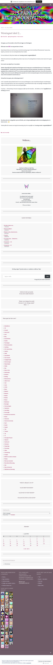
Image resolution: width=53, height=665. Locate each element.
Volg (47, 276)
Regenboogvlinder (13, 36)
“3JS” (27, 4)
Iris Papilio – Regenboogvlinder (26, 15)
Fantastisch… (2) (8, 242)
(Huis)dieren (7, 326)
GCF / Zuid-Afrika (8, 349)
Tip (5, 433)
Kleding (6, 376)
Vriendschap (7, 452)
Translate (13, 514)
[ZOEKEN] (50, 4)
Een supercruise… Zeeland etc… (11, 238)
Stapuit (6, 427)
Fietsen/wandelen (8, 345)
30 (37, 545)
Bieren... (4, 577)
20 (17, 543)
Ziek (5, 465)
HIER (9, 46)
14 (23, 541)
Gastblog (6, 347)
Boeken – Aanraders (18, 4)
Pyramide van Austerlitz (9, 414)
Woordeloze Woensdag (9, 463)
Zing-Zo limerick (8, 467)
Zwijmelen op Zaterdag (9, 469)
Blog (5, 336)
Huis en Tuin (7, 370)
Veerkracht (6, 442)
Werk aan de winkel (8, 461)
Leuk (3, 132)
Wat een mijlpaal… (8, 228)
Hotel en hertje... (6, 581)
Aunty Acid (6, 332)
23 (37, 543)
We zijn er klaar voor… (9, 225)
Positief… (6, 235)
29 (30, 545)
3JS (5, 328)
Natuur (5, 399)
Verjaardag (6, 446)
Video (5, 450)
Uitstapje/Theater (8, 437)
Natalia (6, 397)
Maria (5, 389)
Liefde (5, 387)
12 (10, 541)
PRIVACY (40, 4)
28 (24, 545)
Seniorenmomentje (8, 420)
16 (37, 541)
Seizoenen (6, 418)
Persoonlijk (6, 132)
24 (44, 543)
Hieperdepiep (7, 364)
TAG (5, 429)
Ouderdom (6, 408)
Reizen (5, 416)
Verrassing (6, 448)
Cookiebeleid (28, 663)
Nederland (6, 402)
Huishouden (7, 372)
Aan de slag (39, 1)
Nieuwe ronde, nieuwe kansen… (11, 232)
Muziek (5, 395)
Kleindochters (7, 378)
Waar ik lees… (33, 4)
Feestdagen (7, 342)
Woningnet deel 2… (11, 33)
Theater (6, 431)
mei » (28, 548)
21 (23, 543)
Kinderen (6, 374)
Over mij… (9, 4)
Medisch (6, 391)
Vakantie (6, 439)
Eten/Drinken (7, 338)
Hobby (5, 366)
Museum (6, 393)
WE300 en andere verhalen (10, 456)
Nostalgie (6, 404)
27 (17, 545)
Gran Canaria (7, 357)
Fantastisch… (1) (8, 245)
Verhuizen (6, 444)
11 (3, 541)
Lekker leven (7, 380)
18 (3, 543)
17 (43, 541)
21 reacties (21, 36)
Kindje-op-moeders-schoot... (9, 583)
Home (3, 4)
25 (3, 545)
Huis (5, 368)
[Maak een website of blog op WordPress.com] (50, 652)
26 (10, 545)
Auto (5, 334)
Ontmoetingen (7, 406)
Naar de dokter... (6, 579)
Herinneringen (7, 361)
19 (10, 543)
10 (43, 540)
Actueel (6, 330)
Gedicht (6, 351)
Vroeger (6, 454)
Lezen (5, 385)
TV (5, 435)
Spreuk (5, 425)
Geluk (5, 353)
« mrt (24, 548)
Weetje (5, 458)
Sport (5, 423)
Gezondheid (7, 355)
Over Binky (6, 410)
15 (30, 541)
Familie (5, 340)
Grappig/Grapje (7, 359)
